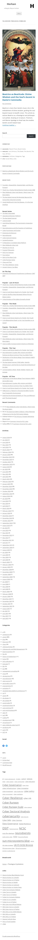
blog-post (5, 642)
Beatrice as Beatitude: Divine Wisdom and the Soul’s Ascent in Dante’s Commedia (18, 97)
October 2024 (6, 491)
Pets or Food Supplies (9, 921)
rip (3, 693)
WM (3, 904)
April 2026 (5, 447)
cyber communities (19, 781)
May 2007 (5, 616)
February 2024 (6, 511)
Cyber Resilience (12, 798)
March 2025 (5, 479)
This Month (27, 151)
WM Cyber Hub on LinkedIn (10, 907)
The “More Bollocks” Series (10, 265)
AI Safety (18, 779)
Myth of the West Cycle (9, 257)
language (5, 664)
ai (2, 632)
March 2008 (5, 591)
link (3, 669)
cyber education (30, 781)
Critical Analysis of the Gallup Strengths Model (16, 299)
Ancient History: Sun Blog (10, 267)
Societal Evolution (7, 240)
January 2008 (6, 596)
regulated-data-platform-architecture (13, 691)
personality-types (7, 683)
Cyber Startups (17, 820)
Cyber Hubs (25, 785)
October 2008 (6, 574)
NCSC (22, 828)
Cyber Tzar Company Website (11, 890)
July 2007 (5, 611)
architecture (6, 634)
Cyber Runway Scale (12, 806)
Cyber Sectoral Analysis (9, 238)
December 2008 (7, 569)
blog (3, 639)
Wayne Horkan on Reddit (10, 882)
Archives (11, 156)
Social (7, 159)
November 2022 (7, 535)
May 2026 (5, 445)
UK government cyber (8, 848)
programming (6, 686)
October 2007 (6, 604)
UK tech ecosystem (21, 848)
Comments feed (7, 763)
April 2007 (5, 618)
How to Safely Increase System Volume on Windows (18, 344)
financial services (13, 829)
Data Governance (10, 823)
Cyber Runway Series (8, 260)
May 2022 (5, 538)
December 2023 (7, 516)
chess (4, 644)
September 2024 (7, 494)
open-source (6, 681)
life (3, 666)
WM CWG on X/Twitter (9, 917)
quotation (5, 688)
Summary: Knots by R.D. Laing (19, 421)
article (4, 637)
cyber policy (29, 791)
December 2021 (7, 540)
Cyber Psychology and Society (11, 230)
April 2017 (5, 543)
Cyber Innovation (22, 788)
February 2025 (6, 481)
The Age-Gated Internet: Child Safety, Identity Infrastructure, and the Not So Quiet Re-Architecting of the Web (18, 364)
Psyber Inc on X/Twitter (9, 902)
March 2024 (5, 508)
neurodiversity (6, 678)
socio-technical (6, 708)
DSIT (5, 828)
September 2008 (7, 577)
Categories (18, 156)
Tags (23, 156)
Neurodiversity (6, 235)
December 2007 (7, 599)
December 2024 (7, 486)
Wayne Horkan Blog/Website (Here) (13, 875)
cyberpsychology (7, 647)
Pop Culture (6, 255)
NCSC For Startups (8, 252)
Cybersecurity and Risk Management (13, 649)
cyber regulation (18, 794)
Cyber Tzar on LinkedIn (9, 892)
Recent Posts (13, 149)
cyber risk (27, 798)
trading (4, 718)
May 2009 (5, 557)
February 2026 (6, 452)
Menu (19, 13)
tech (3, 715)
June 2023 (5, 530)
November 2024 (7, 489)
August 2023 (6, 525)
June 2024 (5, 501)
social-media (6, 703)
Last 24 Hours (12, 151)
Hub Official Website (15, 904)
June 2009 (5, 555)
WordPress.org (6, 765)
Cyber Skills (6, 820)
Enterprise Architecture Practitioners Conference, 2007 (18, 273)
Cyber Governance (12, 784)
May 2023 (5, 533)
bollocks (29, 779)
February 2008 (6, 594)
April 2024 (5, 506)
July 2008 (5, 582)
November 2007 (7, 601)
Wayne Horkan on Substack (10, 885)
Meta (11, 159)
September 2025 (7, 464)
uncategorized (6, 720)
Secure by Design (23, 837)
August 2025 (6, 467)
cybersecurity (11, 816)
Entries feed (6, 760)
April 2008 (5, 589)
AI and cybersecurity (9, 779)
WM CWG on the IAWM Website (11, 912)
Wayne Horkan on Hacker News (12, 887)
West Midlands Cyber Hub (10, 245)
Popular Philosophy (8, 250)
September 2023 (7, 523)
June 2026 (5, 442)
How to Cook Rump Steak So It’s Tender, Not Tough (17, 292)
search (4, 696)
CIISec (3, 781)
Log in (4, 758)
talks (3, 713)
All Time (8, 154)
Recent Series (22, 149)
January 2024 (6, 513)
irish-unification (7, 661)
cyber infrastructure (9, 788)
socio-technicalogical (8, 710)
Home (4, 864)
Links (14, 159)
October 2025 (6, 462)
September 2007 (7, 606)
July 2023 (5, 528)
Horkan (11, 4)
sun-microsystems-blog (16, 840)
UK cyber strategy (7, 845)
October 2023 (6, 521)
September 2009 (7, 547)
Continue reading (9, 125)
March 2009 (5, 562)
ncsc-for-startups (8, 833)
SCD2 (15, 837)
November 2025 (7, 459)
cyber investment (7, 791)
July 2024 (5, 499)
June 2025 (5, 472)
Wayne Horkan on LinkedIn (10, 877)
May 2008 (5, 587)
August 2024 (6, 496)
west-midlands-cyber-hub (10, 725)
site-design (5, 698)
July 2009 (5, 552)
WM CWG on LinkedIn (9, 914)
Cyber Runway (10, 802)
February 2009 (6, 565)
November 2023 (7, 518)
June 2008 (5, 584)
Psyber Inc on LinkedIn (9, 899)
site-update (5, 700)
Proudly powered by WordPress (11, 936)
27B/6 (4, 924)
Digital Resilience (25, 824)
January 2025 (6, 484)
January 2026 (6, 455)
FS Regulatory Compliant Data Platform (14, 243)
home (4, 659)
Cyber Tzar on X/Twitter (9, 895)
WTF (3, 732)
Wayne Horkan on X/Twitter (10, 880)
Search (4, 133)
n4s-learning (6, 676)
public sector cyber (7, 837)
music (4, 674)
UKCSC (32, 841)
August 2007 (6, 609)
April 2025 (5, 477)
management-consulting (9, 671)
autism (23, 779)
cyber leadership (18, 791)
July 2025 (5, 469)
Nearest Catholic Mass (9, 919)
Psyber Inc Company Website (11, 897)
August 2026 (6, 437)
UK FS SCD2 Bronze (23, 845)
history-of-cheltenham (9, 656)
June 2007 (5, 613)
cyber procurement (7, 794)
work (3, 730)
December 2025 (7, 457)
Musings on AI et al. (8, 247)
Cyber (7, 904)
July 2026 (5, 440)
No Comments (6, 104)
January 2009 (6, 567)
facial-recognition (7, 652)
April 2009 (5, 560)
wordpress (5, 727)
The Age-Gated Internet (9, 218)
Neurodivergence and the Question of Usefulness (17, 228)
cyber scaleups (28, 807)
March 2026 (5, 450)
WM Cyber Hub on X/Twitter (10, 909)
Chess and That (7, 262)
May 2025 (5, 474)
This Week (20, 151)
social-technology (7, 705)
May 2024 (5, 503)
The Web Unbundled (8, 213)
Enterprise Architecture (9, 233)
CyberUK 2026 (6, 221)
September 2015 (7, 545)
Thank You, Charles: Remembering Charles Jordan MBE (18, 190)
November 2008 (7, 572)
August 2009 (6, 550)
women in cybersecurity (8, 851)
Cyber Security (24, 817)
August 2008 (6, 579)
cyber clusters (10, 781)
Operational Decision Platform (11, 216)
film (3, 654)
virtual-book (6, 722)
